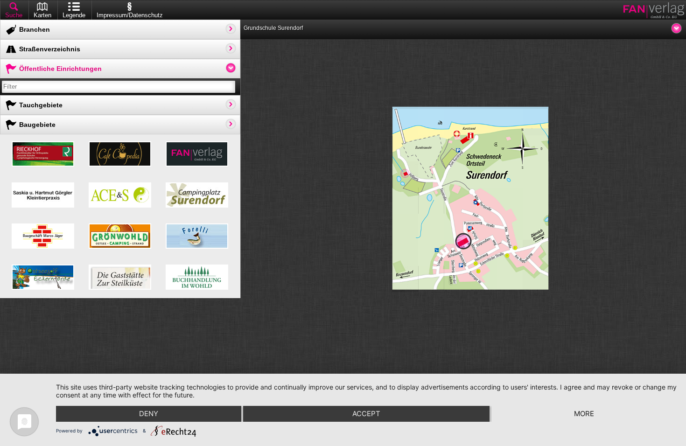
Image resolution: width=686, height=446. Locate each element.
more (584, 413)
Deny (148, 413)
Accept (366, 413)
